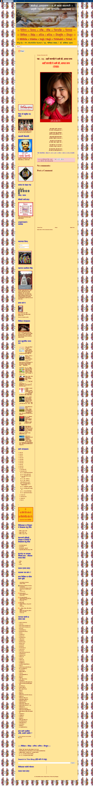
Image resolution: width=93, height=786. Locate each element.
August (22, 498)
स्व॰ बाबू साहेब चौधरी (22, 727)
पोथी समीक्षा (21, 680)
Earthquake (21, 637)
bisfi (20, 632)
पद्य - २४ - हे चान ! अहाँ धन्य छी (25, 474)
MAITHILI (21, 641)
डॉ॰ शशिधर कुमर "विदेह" (24, 312)
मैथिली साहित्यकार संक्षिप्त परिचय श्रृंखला (26, 711)
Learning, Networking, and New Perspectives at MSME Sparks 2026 (26, 589)
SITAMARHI (21, 653)
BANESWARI (22, 629)
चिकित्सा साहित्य (21, 671)
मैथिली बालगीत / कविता (23, 703)
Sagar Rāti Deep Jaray (24, 652)
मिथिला (20, 693)
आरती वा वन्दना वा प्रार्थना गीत (24, 667)
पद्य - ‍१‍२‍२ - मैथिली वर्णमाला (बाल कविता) (28, 368)
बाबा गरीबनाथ (21, 686)
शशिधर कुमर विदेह (22, 719)
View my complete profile (23, 317)
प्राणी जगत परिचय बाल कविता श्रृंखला (25, 683)
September (22, 496)
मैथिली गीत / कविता (22, 697)
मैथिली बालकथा (21, 702)
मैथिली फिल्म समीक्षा (22, 700)
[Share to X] (60, 159)
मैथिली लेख (21, 706)
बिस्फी (20, 690)
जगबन (20, 673)
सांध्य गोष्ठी (21, 724)
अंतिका (20, 561)
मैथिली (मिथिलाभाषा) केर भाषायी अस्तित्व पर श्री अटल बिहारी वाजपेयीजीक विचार (32, 750)
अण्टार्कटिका (21, 662)
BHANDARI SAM (22, 631)
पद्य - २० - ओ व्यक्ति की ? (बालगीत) (26, 486)
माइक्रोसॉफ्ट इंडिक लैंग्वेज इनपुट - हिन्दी (25, 549)
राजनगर (20, 716)
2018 (20, 455)
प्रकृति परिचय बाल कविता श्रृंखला (24, 681)
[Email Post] (55, 159)
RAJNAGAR (21, 647)
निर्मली (20, 677)
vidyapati (21, 661)
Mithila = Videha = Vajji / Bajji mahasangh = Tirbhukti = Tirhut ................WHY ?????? (28, 358)
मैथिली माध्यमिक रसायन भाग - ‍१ (24, 705)
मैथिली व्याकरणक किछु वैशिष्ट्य (24, 709)
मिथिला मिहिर (22, 602)
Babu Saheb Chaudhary (24, 625)
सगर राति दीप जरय (22, 721)
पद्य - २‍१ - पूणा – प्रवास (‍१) (24, 480)
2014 (20, 462)
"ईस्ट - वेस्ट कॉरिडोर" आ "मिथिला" (29, 348)
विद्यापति (20, 718)
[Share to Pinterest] (63, 159)
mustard (21, 644)
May (21, 500)
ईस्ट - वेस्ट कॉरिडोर (22, 668)
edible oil (21, 638)
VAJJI (20, 658)
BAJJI (20, 628)
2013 (20, 464)
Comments (22, 247)
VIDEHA (21, 659)
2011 (20, 467)
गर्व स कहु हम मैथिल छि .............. (25, 597)
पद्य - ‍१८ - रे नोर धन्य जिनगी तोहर (25, 491)
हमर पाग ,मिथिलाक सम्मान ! (24, 594)
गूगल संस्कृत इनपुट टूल (23, 545)
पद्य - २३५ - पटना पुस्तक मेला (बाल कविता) (26, 755)
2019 (20, 454)
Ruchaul (21, 650)
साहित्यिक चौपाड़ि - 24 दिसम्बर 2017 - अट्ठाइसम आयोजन (29, 752)
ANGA (20, 624)
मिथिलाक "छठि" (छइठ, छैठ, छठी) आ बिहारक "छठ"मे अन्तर (29, 749)
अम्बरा (20, 665)
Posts (21, 245)
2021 (20, 452)
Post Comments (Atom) (48, 229)
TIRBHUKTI (21, 655)
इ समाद (20, 564)
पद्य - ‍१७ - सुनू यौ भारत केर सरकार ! (26, 492)
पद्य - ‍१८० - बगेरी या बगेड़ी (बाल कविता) (28, 398)
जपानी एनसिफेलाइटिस (22, 674)
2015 (20, 461)
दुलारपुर (20, 676)
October (22, 494)
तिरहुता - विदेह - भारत (22, 532)
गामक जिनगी (21, 670)
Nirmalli (20, 646)
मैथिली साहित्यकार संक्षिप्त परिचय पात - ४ (28, 427)
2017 (20, 457)
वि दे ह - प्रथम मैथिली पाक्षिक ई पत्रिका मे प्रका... (25, 484)
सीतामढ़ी (20, 725)
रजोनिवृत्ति (21, 715)
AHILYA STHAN (22, 622)
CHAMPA (21, 634)
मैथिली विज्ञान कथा (22, 708)
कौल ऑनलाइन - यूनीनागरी (23, 548)
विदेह (20, 562)
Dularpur (21, 635)
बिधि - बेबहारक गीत (22, 688)
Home (18, 46)
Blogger (56, 776)
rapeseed (21, 649)
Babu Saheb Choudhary (24, 627)
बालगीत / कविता (21, 687)
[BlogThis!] (59, 159)
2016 (20, 459)
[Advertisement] (56, 215)
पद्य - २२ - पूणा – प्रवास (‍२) (24, 478)
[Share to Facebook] (62, 159)
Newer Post (39, 227)
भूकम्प (20, 691)
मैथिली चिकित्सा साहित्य (23, 699)
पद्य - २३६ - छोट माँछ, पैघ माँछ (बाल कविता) (26, 753)
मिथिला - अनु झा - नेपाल (23, 530)
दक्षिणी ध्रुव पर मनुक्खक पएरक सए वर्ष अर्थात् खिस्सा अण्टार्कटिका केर (29, 438)
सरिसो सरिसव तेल (22, 722)
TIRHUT (20, 656)
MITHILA (21, 643)
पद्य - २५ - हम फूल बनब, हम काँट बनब (26, 472)
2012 (20, 466)
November (22, 471)
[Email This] (57, 159)
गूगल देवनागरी (21, 546)
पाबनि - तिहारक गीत (22, 679)
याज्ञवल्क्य (21, 713)
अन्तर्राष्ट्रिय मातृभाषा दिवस (23, 664)
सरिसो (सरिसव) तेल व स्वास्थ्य (25, 482)
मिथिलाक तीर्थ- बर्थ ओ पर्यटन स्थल (24, 694)
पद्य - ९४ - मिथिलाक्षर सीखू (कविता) (28, 417)
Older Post (72, 227)
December (22, 469)
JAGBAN (21, 640)
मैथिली (20, 696)
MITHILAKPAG (23, 593)
